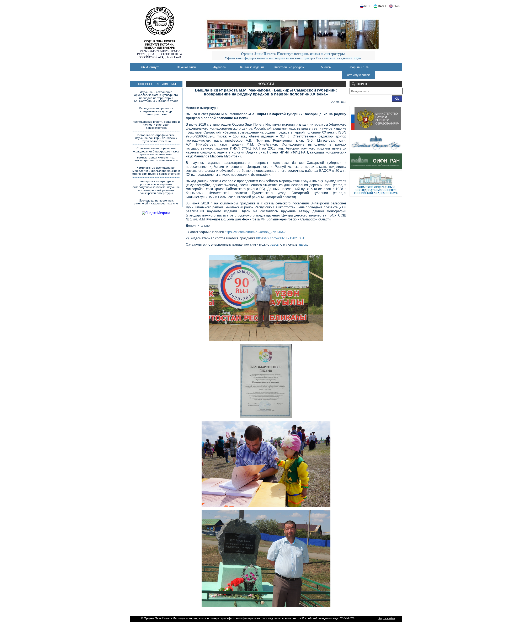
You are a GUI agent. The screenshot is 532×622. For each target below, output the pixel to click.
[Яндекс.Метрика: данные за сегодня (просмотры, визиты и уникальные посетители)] (156, 213)
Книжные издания (252, 67)
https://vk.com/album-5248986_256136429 (256, 232)
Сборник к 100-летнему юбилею (359, 71)
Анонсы (326, 67)
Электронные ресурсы (289, 67)
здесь (274, 244)
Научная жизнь (187, 67)
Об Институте (150, 67)
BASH (382, 6)
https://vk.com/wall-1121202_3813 (281, 238)
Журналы (219, 67)
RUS (367, 6)
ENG (396, 6)
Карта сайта (386, 618)
